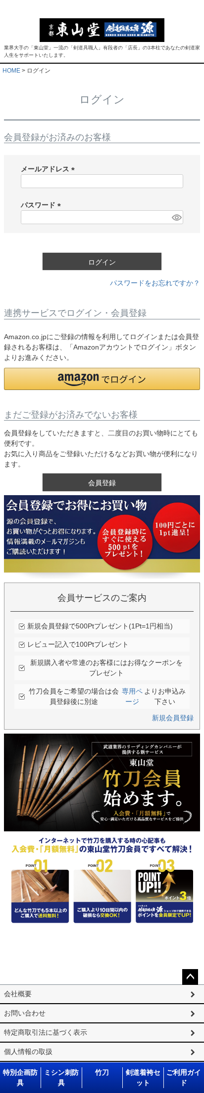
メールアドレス (49, 169)
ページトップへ (190, 977)
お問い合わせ (25, 1013)
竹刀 (102, 1072)
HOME (11, 70)
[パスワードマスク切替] (176, 217)
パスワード (42, 205)
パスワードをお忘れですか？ (155, 283)
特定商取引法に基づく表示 (45, 1032)
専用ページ (132, 696)
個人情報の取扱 (28, 1051)
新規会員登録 (173, 718)
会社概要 (18, 994)
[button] (102, 379)
